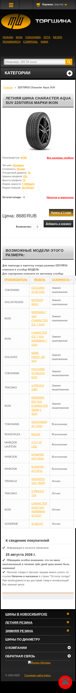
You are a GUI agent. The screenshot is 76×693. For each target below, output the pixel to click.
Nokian (8, 37)
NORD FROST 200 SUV (38, 357)
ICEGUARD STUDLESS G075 (38, 373)
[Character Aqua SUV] (38, 130)
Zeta (46, 37)
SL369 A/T (37, 523)
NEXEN (57, 37)
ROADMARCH (11, 41)
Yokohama (33, 37)
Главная (8, 87)
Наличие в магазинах (60, 197)
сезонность (60, 279)
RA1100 (35, 434)
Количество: (24, 226)
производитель (15, 279)
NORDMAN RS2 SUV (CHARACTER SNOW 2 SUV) (39, 405)
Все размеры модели (60, 157)
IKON (19, 37)
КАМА (44, 41)
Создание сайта (37, 675)
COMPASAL (30, 41)
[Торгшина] (38, 21)
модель (39, 279)
